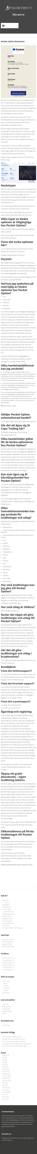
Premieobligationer (7, 921)
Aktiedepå (5, 900)
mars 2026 (5, 1067)
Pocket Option (7, 909)
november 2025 (6, 1076)
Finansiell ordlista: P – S (8, 967)
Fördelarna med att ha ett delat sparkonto (13, 1039)
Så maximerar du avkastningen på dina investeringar (16, 1044)
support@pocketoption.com (10, 708)
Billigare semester (7, 944)
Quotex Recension (8, 912)
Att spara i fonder (7, 916)
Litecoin (6, 990)
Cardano (6, 986)
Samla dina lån (6, 1009)
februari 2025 (5, 1087)
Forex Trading (6, 925)
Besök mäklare (18, 93)
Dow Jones (7, 902)
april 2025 (4, 1083)
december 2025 (6, 1073)
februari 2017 (5, 1097)
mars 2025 (5, 1085)
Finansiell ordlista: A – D (8, 958)
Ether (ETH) (6, 988)
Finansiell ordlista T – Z (8, 969)
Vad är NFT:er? (6, 993)
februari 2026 (5, 1069)
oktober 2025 (5, 1078)
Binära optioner (6, 907)
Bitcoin (5, 983)
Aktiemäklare (5, 905)
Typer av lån (5, 1004)
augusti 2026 (5, 1055)
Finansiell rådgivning (7, 923)
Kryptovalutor (6, 981)
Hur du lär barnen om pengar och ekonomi (14, 1041)
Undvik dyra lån (6, 1006)
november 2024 (6, 1092)
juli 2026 (4, 1057)
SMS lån (4, 1013)
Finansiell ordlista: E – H (8, 960)
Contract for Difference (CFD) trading (12, 928)
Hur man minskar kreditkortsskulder (12, 1037)
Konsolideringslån (7, 1011)
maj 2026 (4, 1062)
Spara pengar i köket (8, 939)
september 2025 (6, 1080)
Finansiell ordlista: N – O (8, 965)
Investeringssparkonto (8, 914)
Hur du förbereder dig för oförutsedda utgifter (14, 1046)
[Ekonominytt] (18, 8)
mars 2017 (5, 1094)
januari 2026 (5, 1071)
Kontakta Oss (6, 1025)
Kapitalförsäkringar (7, 918)
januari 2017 (5, 1099)
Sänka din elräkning (7, 942)
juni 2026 (4, 1060)
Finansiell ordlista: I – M (8, 962)
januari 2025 (5, 1090)
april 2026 (4, 1064)
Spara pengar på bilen (8, 946)
